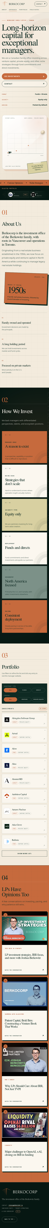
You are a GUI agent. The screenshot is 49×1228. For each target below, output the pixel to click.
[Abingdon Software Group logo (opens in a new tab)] (7, 720)
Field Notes (34, 9)
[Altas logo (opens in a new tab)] (7, 765)
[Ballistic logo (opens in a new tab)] (7, 841)
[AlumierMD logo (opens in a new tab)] (7, 781)
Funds (24, 690)
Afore (14, 748)
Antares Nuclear (19, 809)
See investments (24, 76)
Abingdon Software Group (23, 718)
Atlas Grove (17, 824)
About (4, 9)
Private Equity (38, 699)
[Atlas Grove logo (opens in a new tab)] (7, 826)
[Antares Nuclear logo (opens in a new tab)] (7, 811)
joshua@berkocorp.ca (15, 1205)
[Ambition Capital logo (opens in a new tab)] (7, 796)
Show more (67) (24, 853)
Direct (38, 690)
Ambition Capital (19, 794)
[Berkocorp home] (13, 4)
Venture (25, 699)
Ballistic (15, 839)
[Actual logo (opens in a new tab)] (7, 735)
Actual (14, 733)
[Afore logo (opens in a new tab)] (7, 750)
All (10, 690)
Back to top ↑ (10, 1219)
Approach (13, 9)
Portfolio (23, 9)
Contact (41, 4)
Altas (14, 763)
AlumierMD (17, 779)
